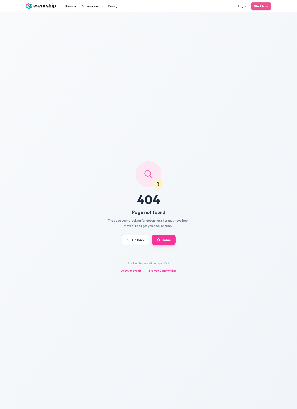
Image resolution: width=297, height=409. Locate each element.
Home (166, 240)
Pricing (112, 6)
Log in (242, 6)
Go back (138, 240)
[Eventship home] (41, 6)
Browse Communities (163, 270)
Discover (70, 6)
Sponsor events (92, 6)
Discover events (131, 270)
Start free (261, 6)
